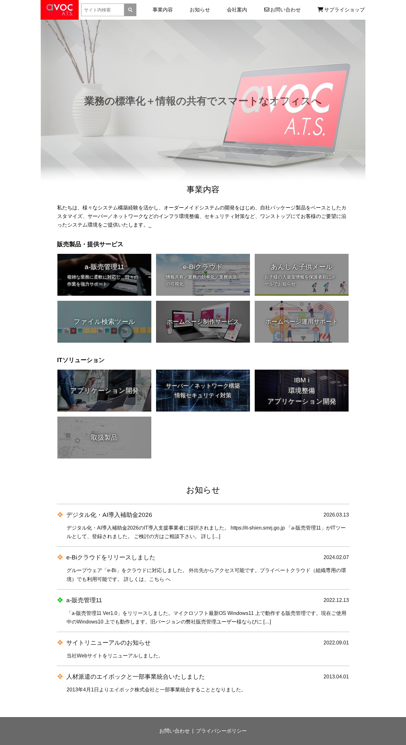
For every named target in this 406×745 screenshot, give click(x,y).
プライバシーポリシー (221, 731)
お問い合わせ (174, 731)
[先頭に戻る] (394, 718)
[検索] (130, 9)
